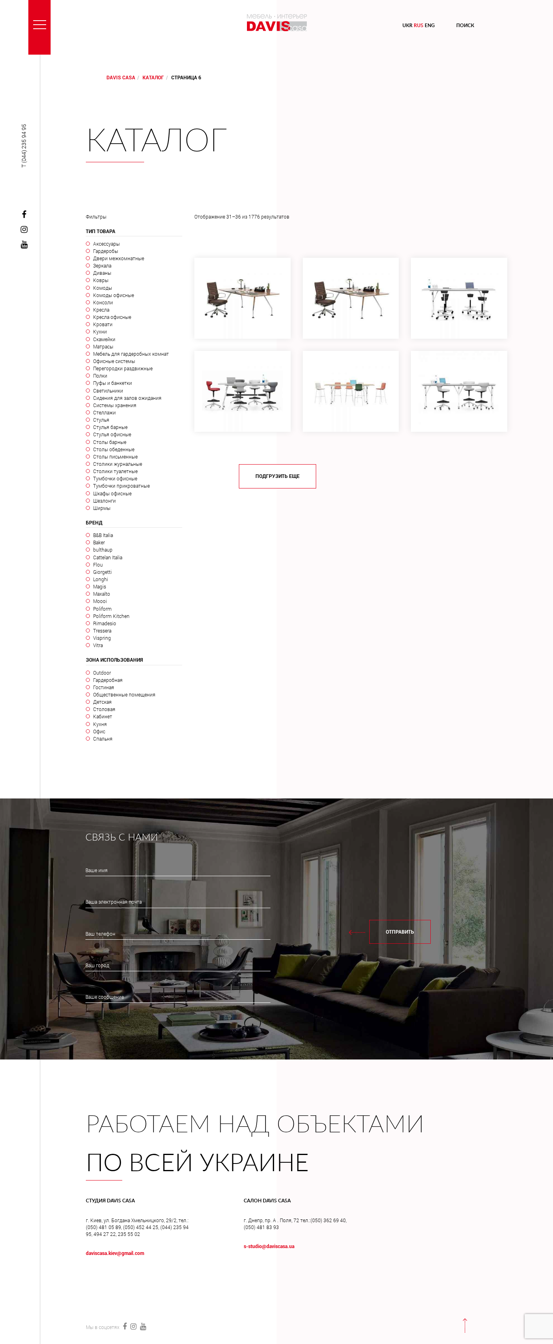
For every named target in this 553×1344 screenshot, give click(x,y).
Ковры (100, 280)
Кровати (102, 324)
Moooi (99, 601)
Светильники (108, 390)
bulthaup (102, 549)
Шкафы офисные (112, 493)
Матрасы (103, 346)
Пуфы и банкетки (112, 383)
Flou (97, 564)
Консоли (103, 302)
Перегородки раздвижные (122, 368)
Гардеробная (107, 680)
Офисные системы (114, 361)
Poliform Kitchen (111, 616)
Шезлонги (104, 500)
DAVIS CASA (120, 77)
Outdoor (102, 672)
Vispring (102, 638)
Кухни (99, 331)
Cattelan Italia (107, 557)
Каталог (153, 77)
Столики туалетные (115, 471)
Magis (99, 586)
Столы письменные (115, 456)
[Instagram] (24, 229)
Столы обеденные (113, 449)
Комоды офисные (113, 295)
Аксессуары (106, 243)
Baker (98, 542)
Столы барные (109, 442)
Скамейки (104, 339)
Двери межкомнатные (118, 258)
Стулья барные (110, 427)
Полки (100, 375)
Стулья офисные (112, 434)
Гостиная (103, 687)
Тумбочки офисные (115, 478)
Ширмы (101, 508)
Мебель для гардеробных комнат (130, 353)
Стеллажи (104, 412)
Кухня (99, 724)
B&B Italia (103, 535)
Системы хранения (114, 405)
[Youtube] (24, 244)
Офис (99, 731)
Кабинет (102, 716)
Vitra (97, 645)
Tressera (102, 630)
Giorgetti (102, 572)
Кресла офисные (112, 317)
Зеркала (102, 265)
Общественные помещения (124, 694)
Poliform (102, 608)
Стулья (101, 419)
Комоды (102, 288)
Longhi (100, 579)
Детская (102, 702)
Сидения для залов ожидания (127, 398)
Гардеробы (105, 251)
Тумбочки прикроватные (121, 485)
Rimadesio (104, 623)
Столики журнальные (117, 464)
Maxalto (101, 593)
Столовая (104, 709)
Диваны (102, 273)
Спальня (102, 738)
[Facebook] (24, 214)
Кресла (101, 309)
